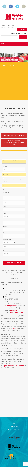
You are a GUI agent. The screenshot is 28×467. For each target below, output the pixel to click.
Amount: (5, 166)
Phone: (4, 213)
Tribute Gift (5, 174)
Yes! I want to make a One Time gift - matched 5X (13, 161)
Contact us (14, 423)
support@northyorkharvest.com (13, 366)
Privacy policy (14, 426)
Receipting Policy (14, 427)
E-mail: (4, 206)
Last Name (13, 26)
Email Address (3, 26)
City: (4, 232)
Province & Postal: (7, 239)
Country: (5, 220)
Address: (5, 226)
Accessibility (14, 424)
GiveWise (15, 328)
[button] (14, 135)
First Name (8, 26)
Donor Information (7, 185)
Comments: (5, 250)
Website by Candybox (14, 429)
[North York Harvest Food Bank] (14, 16)
